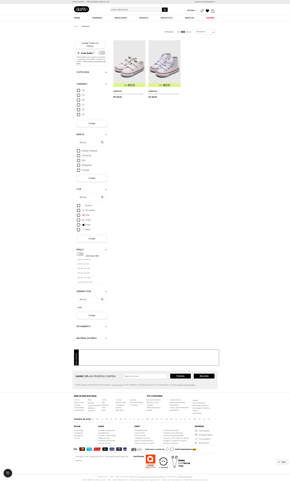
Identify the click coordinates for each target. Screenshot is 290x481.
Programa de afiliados (173, 433)
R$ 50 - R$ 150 (83, 264)
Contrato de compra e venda (176, 438)
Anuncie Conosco (171, 443)
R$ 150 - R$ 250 (84, 269)
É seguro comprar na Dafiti (175, 441)
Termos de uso (104, 443)
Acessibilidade (140, 430)
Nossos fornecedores (143, 441)
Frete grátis (204, 430)
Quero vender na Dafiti (144, 443)
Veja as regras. (117, 385)
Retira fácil (204, 443)
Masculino (204, 376)
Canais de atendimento (204, 2)
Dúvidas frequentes (106, 430)
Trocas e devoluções (107, 435)
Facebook (78, 433)
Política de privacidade (173, 435)
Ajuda (195, 400)
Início (76, 26)
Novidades (201, 32)
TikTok (77, 438)
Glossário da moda (106, 441)
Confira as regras (184, 476)
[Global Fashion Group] (136, 449)
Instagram (78, 435)
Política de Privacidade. (186, 385)
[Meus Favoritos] (208, 10)
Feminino (180, 376)
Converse (86, 26)
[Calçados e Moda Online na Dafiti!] (81, 9)
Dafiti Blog (78, 430)
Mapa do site (104, 438)
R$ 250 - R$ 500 (84, 273)
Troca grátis (204, 439)
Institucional (139, 435)
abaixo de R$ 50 (84, 259)
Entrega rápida (206, 435)
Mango (91, 403)
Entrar (191, 10)
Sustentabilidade (170, 430)
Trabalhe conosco (142, 438)
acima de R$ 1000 (85, 282)
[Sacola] (213, 10)
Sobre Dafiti (139, 433)
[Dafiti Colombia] (194, 449)
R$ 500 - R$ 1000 (84, 278)
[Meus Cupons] (202, 10)
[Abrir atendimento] (8, 473)
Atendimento (104, 433)
